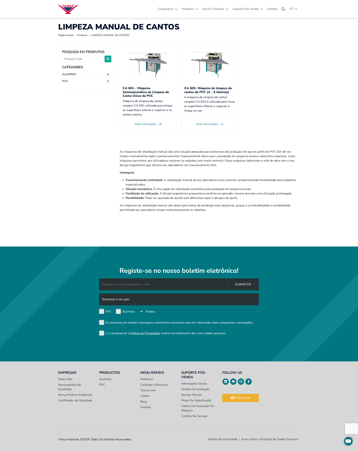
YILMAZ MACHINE (68, 9)
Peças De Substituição (196, 400)
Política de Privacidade (145, 333)
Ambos (150, 312)
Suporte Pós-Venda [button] (246, 9)
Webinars (146, 379)
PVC (65, 81)
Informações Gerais (194, 384)
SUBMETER (243, 284)
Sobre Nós (65, 379)
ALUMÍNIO (69, 74)
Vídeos (145, 396)
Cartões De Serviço (194, 416)
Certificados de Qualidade (75, 400)
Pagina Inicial (65, 35)
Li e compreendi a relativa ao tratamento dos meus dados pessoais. (166, 333)
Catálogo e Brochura (154, 385)
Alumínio (128, 312)
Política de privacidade (223, 439)
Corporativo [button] (165, 9)
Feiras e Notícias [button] (213, 9)
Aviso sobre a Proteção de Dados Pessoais (269, 439)
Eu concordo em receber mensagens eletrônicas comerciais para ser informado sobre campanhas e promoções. (179, 323)
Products (82, 35)
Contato (272, 9)
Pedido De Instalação (195, 389)
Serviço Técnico (191, 395)
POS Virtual (242, 398)
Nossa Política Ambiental (75, 395)
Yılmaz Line (148, 390)
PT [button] (291, 9)
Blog (143, 401)
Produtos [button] (188, 9)
